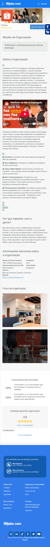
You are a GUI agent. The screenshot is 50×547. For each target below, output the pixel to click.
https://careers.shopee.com (13, 277)
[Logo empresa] (8, 15)
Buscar (44, 4)
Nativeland (7, 508)
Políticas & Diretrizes (32, 488)
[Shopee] (25, 310)
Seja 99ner (7, 494)
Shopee (4, 25)
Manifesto (7, 491)
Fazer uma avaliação (25, 425)
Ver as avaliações (25, 435)
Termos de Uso (30, 491)
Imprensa (28, 510)
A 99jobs (7, 488)
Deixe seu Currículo (40, 27)
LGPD (27, 494)
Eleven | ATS (8, 505)
